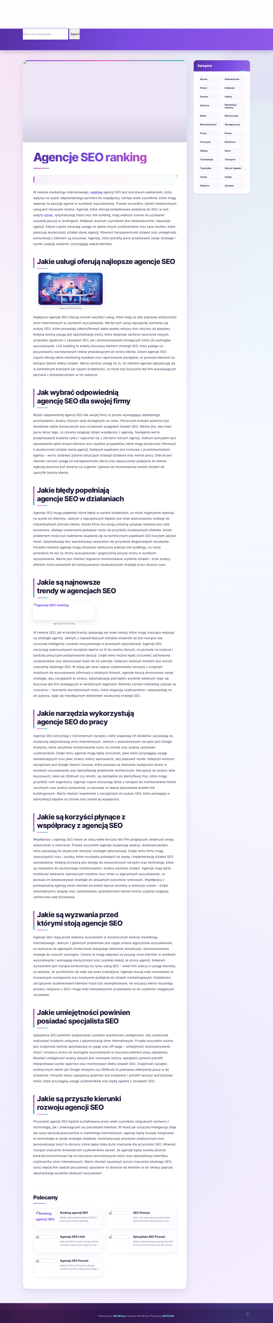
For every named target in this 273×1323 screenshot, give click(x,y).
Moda (203, 115)
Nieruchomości (208, 124)
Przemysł (205, 142)
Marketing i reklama (231, 106)
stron (48, 215)
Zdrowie (229, 185)
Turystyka (205, 168)
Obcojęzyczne (232, 124)
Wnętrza (204, 185)
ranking (96, 192)
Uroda (203, 177)
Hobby (228, 96)
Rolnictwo (230, 142)
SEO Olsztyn (141, 1212)
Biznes (203, 79)
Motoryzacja (231, 115)
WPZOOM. (168, 1315)
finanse (204, 96)
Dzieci (203, 87)
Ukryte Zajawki (233, 168)
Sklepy (204, 150)
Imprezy (204, 105)
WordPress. (119, 1315)
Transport (230, 159)
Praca (203, 133)
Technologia (206, 159)
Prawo (228, 133)
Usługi (228, 177)
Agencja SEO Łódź (72, 1236)
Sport (228, 150)
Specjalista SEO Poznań (149, 1236)
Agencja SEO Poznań (74, 1260)
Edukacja (230, 87)
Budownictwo (232, 79)
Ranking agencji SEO (74, 1212)
